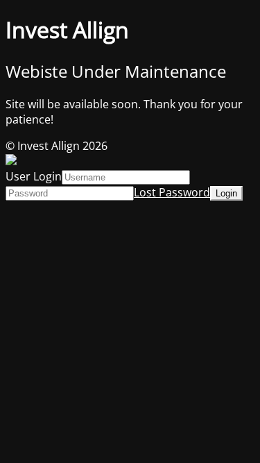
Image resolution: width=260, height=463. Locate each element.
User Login (34, 176)
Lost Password (172, 192)
